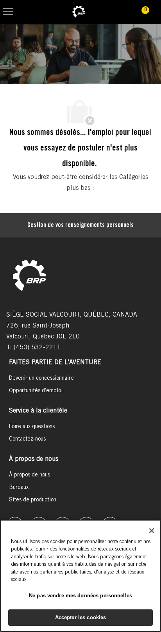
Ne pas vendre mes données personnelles (80, 595)
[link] (79, 12)
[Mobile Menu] (8, 12)
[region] (80, 576)
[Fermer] (151, 530)
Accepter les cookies (80, 617)
